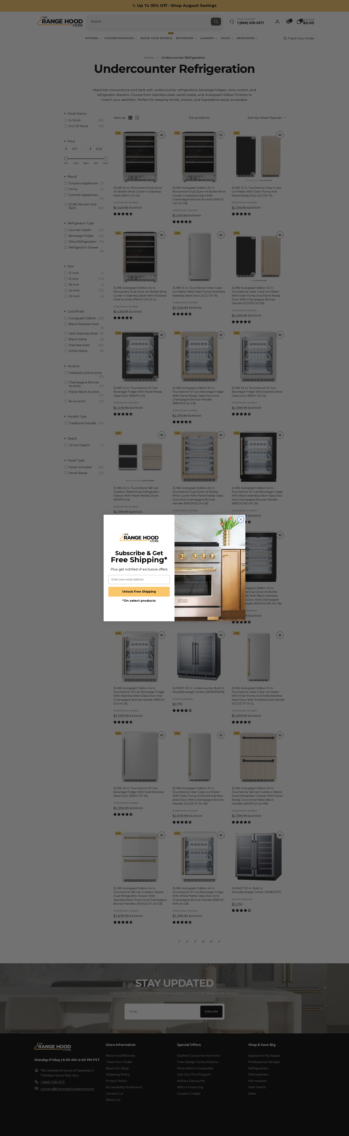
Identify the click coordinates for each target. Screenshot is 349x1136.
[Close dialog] (241, 519)
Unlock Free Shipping (139, 591)
